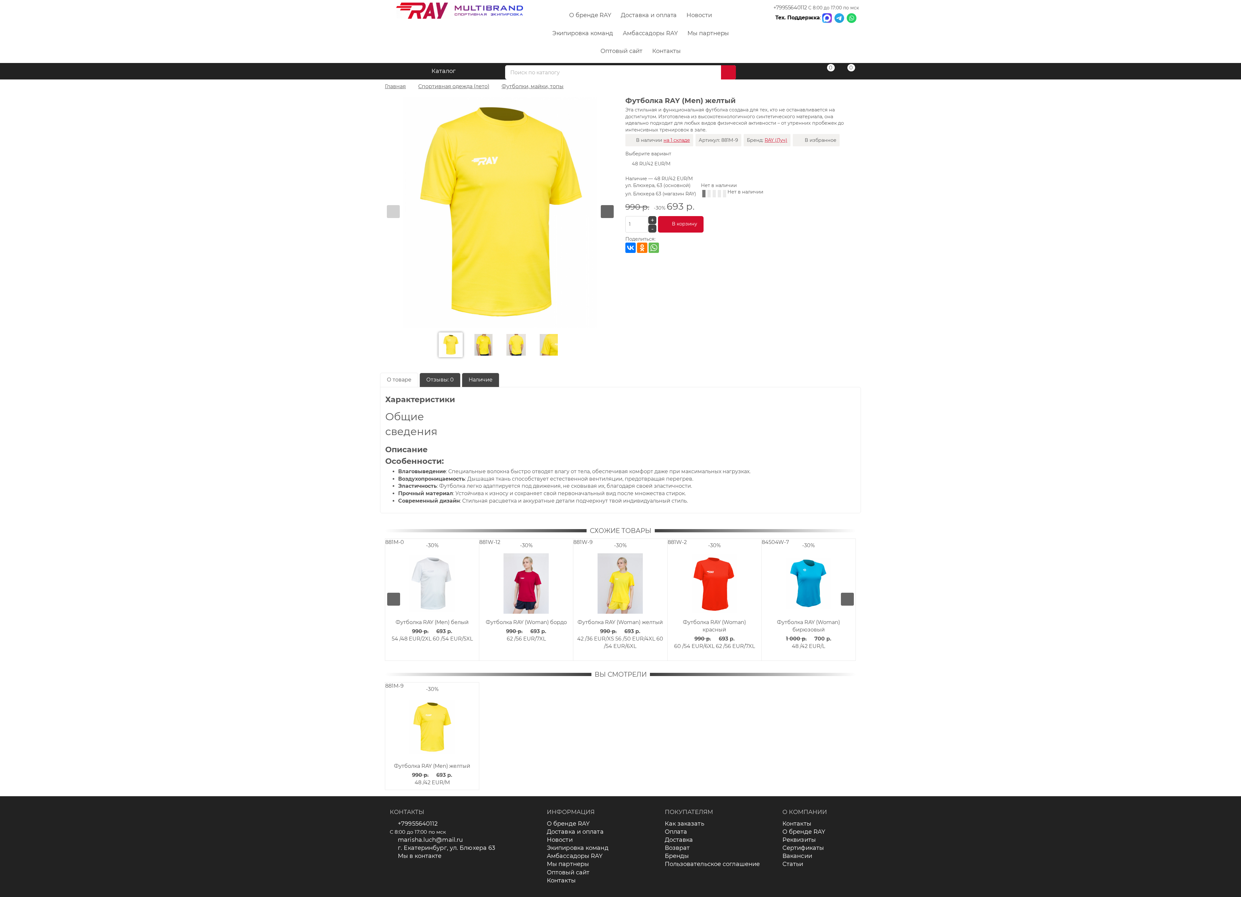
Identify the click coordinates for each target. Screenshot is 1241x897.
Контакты (666, 51)
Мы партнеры (708, 33)
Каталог (443, 71)
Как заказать (684, 823)
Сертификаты (803, 847)
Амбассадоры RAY (650, 33)
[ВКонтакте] (630, 248)
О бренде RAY (590, 15)
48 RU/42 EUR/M (651, 164)
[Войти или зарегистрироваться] (805, 72)
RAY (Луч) (776, 140)
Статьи (792, 864)
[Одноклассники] (642, 248)
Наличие (481, 380)
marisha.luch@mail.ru (430, 839)
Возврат (677, 847)
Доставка (679, 839)
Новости (699, 15)
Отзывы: (440, 380)
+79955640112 (790, 8)
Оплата (676, 831)
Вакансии (797, 856)
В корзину (684, 224)
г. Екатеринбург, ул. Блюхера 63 (446, 847)
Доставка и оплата (649, 15)
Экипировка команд (582, 33)
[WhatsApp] (654, 248)
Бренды (677, 856)
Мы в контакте (419, 856)
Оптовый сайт (621, 51)
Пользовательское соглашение (712, 864)
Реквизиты (799, 839)
